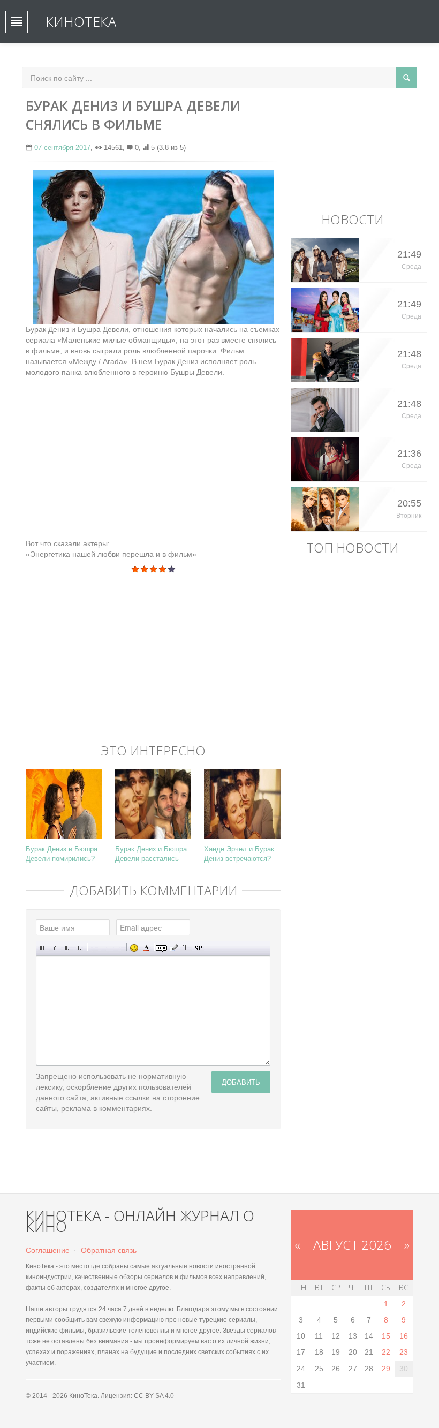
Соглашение (48, 1250)
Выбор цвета (146, 948)
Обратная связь (109, 1250)
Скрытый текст (161, 948)
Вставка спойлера (198, 948)
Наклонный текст (55, 948)
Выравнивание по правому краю (119, 948)
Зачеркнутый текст (79, 948)
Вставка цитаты (174, 948)
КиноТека (81, 21)
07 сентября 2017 (62, 147)
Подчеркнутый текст (67, 948)
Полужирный (42, 948)
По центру (107, 948)
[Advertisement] (153, 452)
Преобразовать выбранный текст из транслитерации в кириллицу (186, 948)
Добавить (241, 1082)
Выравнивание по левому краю (94, 948)
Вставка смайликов (134, 948)
